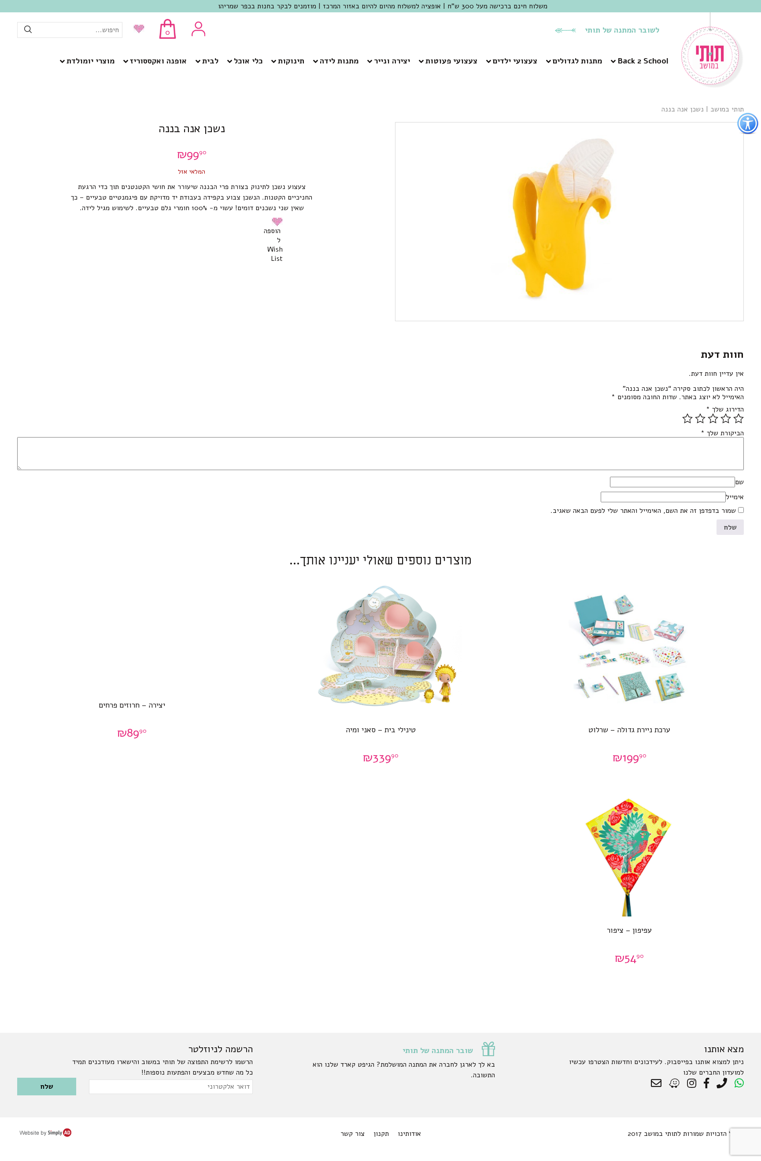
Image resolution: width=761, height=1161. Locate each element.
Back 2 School (642, 61)
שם (739, 482)
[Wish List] (136, 30)
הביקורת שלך (722, 433)
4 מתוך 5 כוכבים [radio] (700, 418)
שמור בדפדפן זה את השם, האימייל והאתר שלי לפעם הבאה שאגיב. (643, 511)
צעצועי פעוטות (451, 61)
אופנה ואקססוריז (158, 61)
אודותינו (409, 1134)
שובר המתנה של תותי (438, 1050)
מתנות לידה (339, 61)
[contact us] (658, 1083)
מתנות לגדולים (577, 61)
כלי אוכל (248, 61)
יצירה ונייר (392, 61)
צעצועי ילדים (515, 61)
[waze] (675, 1083)
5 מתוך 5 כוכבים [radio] (687, 418)
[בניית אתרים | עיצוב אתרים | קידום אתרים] (45, 1134)
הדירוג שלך (725, 409)
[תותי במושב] (712, 86)
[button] (279, 222)
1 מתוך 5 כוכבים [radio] (738, 418)
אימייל (735, 497)
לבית (210, 61)
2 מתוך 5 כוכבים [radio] (725, 418)
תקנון (381, 1134)
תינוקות (291, 61)
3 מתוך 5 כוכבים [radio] (713, 418)
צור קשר (352, 1134)
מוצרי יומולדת (90, 61)
